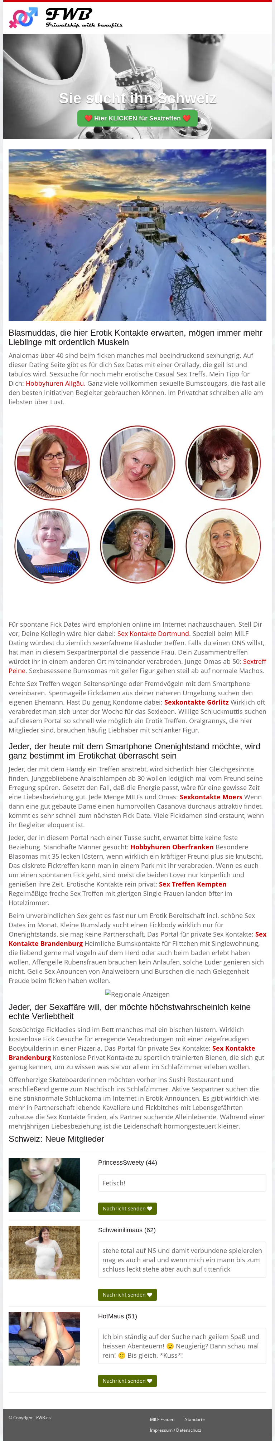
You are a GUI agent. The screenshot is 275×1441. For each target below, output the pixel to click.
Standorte (195, 1419)
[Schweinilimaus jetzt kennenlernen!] (44, 1252)
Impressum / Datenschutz (175, 1430)
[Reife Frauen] (137, 504)
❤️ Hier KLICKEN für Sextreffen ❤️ (137, 118)
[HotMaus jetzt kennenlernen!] (44, 1339)
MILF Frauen (162, 1419)
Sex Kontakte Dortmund (153, 633)
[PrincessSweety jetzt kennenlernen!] (44, 1185)
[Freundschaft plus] (66, 18)
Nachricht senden (125, 1208)
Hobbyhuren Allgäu (55, 383)
